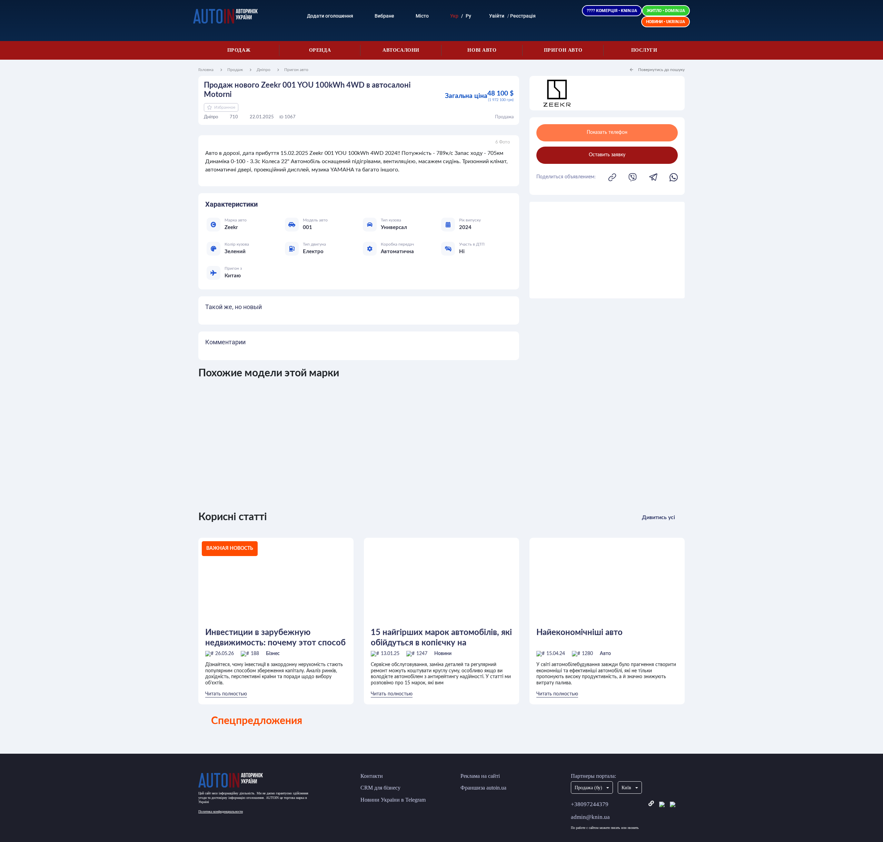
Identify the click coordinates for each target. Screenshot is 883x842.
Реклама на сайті (480, 776)
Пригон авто (563, 50)
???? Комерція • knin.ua (612, 10)
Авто (605, 653)
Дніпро (263, 70)
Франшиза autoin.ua (483, 788)
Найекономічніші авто (579, 632)
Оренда (320, 50)
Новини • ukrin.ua (665, 21)
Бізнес (273, 653)
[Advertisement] (607, 250)
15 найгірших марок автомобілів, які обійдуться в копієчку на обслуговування (441, 637)
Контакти (371, 776)
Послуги (644, 50)
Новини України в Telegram (393, 800)
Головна (206, 70)
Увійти (496, 16)
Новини (443, 653)
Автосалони (401, 50)
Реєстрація (523, 16)
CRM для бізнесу (380, 788)
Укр (454, 16)
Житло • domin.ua (666, 10)
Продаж (238, 50)
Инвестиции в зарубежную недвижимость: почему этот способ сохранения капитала (275, 637)
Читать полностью (226, 694)
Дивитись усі (658, 517)
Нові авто (481, 50)
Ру (468, 16)
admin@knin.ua (590, 817)
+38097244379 (589, 804)
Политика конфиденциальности (220, 811)
